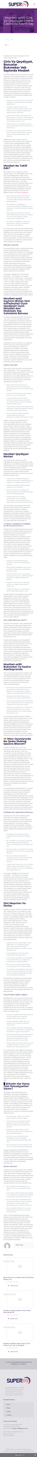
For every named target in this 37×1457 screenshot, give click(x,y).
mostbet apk (8, 339)
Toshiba (9, 1415)
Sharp (8, 1408)
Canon (9, 1411)
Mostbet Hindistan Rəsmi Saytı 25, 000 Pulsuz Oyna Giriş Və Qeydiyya (16, 1344)
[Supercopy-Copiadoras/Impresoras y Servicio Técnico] (18, 4)
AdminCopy (19, 1245)
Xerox (8, 1404)
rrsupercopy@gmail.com (20, 1428)
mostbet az (24, 192)
